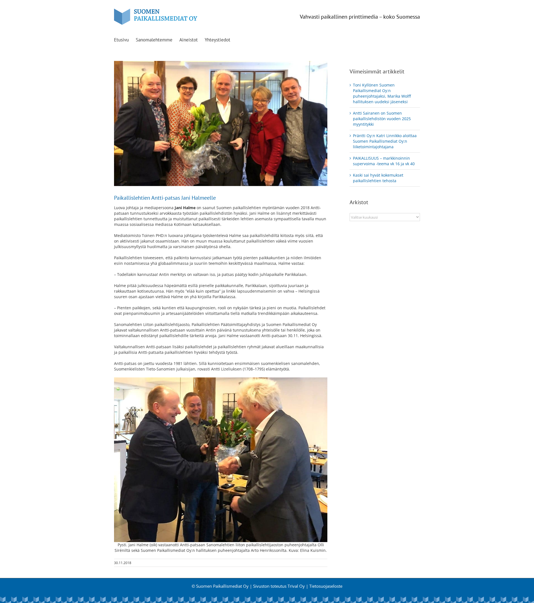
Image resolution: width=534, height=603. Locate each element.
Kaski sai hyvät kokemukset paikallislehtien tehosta (378, 177)
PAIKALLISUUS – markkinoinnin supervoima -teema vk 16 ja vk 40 (384, 160)
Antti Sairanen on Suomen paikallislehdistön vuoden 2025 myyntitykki (382, 118)
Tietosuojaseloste (325, 586)
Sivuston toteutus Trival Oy (279, 586)
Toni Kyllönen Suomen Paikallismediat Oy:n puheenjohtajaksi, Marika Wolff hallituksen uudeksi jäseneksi (382, 93)
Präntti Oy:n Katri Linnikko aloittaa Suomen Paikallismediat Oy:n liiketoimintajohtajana (385, 141)
